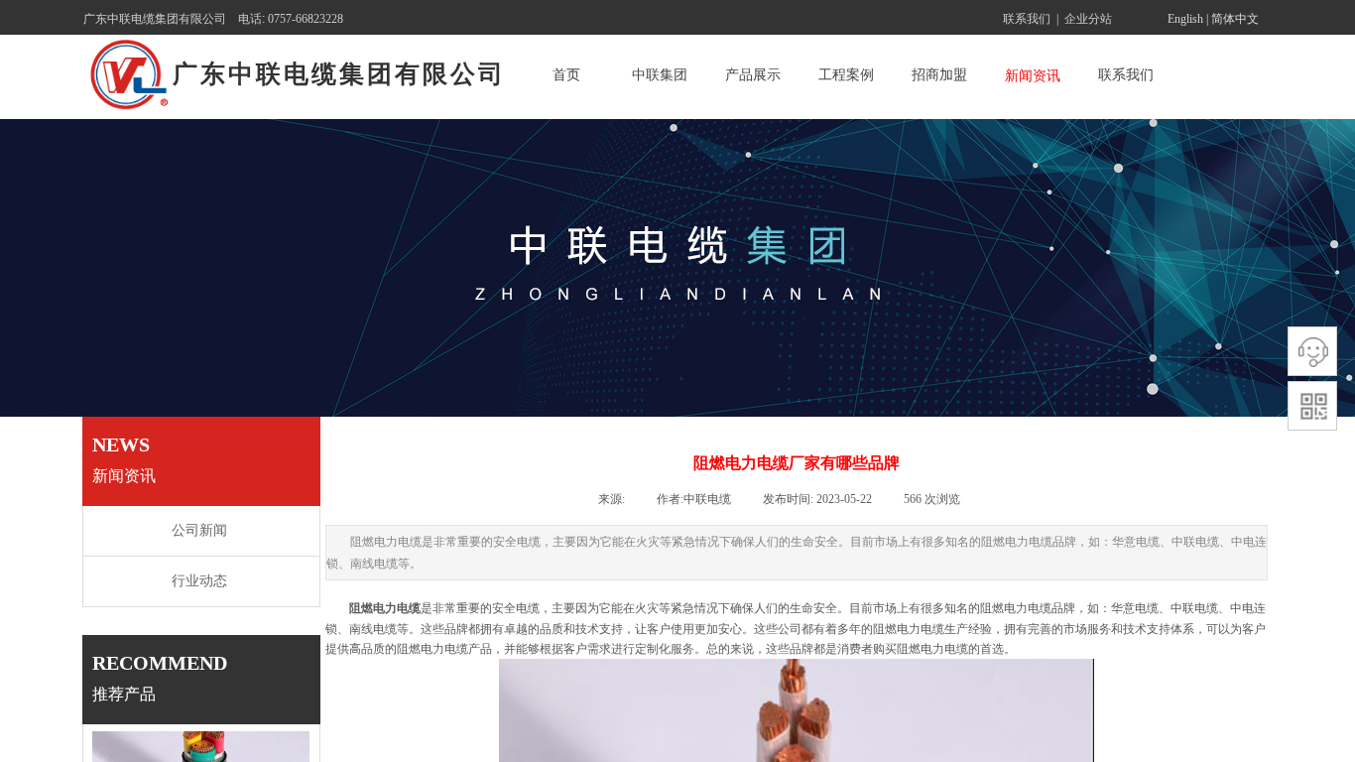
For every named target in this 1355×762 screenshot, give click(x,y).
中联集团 (659, 74)
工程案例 (846, 74)
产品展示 (753, 74)
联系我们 (1126, 74)
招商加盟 (939, 74)
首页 (566, 74)
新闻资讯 (1032, 75)
